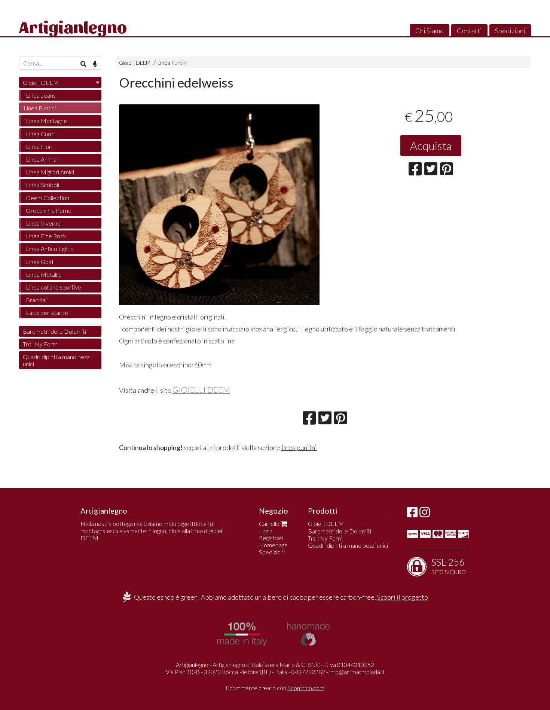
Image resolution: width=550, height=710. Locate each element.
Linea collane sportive (53, 287)
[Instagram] (424, 514)
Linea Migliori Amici (50, 171)
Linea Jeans (41, 95)
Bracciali (37, 299)
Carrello (270, 523)
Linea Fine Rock (46, 235)
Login (265, 530)
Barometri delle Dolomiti (54, 331)
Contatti (469, 31)
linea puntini (299, 447)
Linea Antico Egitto (50, 248)
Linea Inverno (43, 223)
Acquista (431, 145)
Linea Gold (39, 261)
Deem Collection (47, 197)
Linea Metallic (43, 274)
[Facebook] (412, 514)
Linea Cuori (40, 133)
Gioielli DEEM (134, 62)
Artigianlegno (73, 26)
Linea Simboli (42, 184)
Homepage (273, 544)
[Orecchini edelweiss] (219, 204)
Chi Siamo (429, 31)
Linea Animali (42, 159)
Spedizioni (510, 31)
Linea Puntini (172, 62)
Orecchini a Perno (48, 210)
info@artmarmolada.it (357, 671)
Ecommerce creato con (275, 687)
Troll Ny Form (40, 344)
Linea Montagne (46, 120)
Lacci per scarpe (47, 312)
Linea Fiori (39, 146)
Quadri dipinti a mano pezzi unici (57, 360)
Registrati (271, 537)
